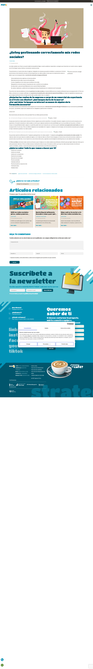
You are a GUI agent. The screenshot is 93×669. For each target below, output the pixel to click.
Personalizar (46, 344)
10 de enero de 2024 (66, 218)
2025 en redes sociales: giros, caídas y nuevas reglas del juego (20, 213)
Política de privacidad (37, 368)
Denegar (28, 344)
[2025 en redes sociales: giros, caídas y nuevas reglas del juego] (21, 202)
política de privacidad (31, 293)
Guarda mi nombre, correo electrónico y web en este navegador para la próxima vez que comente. (33, 257)
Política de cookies (36, 369)
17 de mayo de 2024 (41, 218)
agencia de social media (22, 173)
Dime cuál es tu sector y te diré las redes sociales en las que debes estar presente (71, 213)
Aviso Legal (34, 366)
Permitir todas (65, 344)
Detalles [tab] (46, 328)
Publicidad (38, 216)
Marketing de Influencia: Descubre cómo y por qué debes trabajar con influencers (45, 213)
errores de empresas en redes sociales (50, 173)
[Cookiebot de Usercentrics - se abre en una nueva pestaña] (68, 324)
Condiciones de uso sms (37, 375)
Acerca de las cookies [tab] (65, 328)
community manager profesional (35, 173)
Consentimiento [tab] (27, 328)
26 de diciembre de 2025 (17, 218)
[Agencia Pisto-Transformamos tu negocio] (4, 5)
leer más (13, 225)
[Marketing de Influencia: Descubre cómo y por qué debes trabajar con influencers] (46, 202)
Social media (12, 61)
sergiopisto (14, 173)
